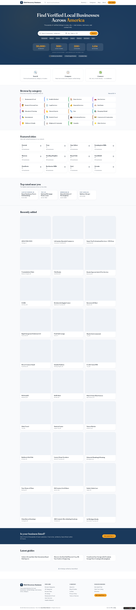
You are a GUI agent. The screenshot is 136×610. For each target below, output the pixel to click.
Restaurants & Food (50, 596)
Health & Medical (49, 600)
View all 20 (111, 93)
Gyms (93, 38)
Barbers (52, 38)
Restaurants (44, 38)
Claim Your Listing (98, 589)
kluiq (115, 607)
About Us (72, 587)
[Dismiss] (134, 608)
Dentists (58, 38)
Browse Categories (50, 587)
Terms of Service (74, 596)
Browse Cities (48, 591)
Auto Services (48, 598)
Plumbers (79, 38)
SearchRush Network (46, 607)
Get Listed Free (98, 587)
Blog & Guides (73, 589)
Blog (99, 2)
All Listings (47, 593)
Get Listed (112, 2)
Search (94, 33)
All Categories (48, 589)
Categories (93, 2)
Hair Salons (86, 38)
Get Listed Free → (109, 536)
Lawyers (72, 38)
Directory (83, 2)
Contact (72, 591)
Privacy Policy (73, 593)
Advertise (96, 591)
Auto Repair (65, 38)
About (104, 2)
